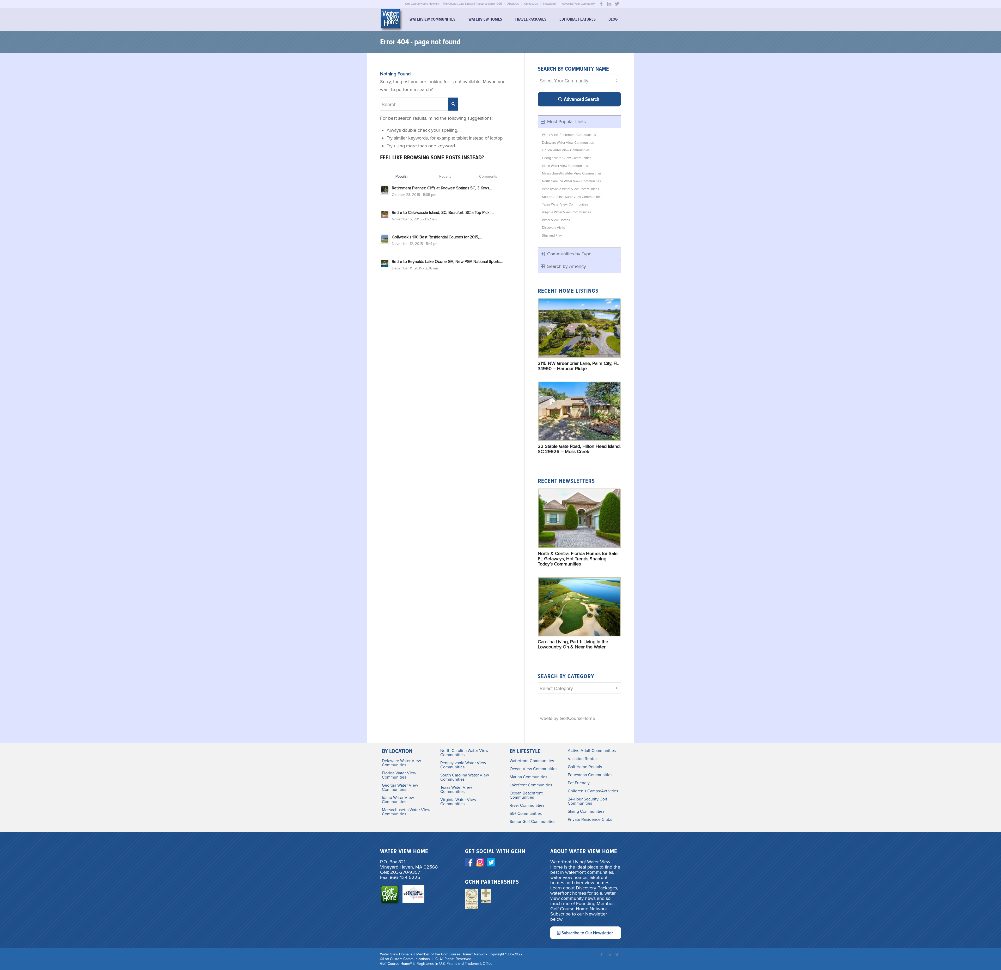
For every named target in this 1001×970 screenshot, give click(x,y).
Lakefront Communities (531, 785)
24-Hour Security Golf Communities (587, 801)
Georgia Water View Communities (566, 158)
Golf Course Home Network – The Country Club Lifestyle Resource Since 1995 (453, 3)
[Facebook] (601, 4)
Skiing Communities (586, 811)
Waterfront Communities (532, 760)
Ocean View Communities (533, 769)
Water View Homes (556, 220)
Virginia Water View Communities (566, 212)
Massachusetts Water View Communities (572, 173)
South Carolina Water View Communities (571, 197)
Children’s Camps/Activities (593, 791)
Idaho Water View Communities (565, 166)
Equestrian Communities (590, 775)
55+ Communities (526, 813)
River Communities (527, 805)
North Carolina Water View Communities (571, 181)
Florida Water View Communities (566, 150)
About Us (513, 3)
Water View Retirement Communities (569, 135)
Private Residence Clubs (590, 819)
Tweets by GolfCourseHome (566, 718)
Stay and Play (552, 235)
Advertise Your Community (578, 3)
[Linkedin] (609, 4)
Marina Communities (528, 777)
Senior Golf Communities (532, 821)
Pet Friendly (579, 783)
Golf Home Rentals (585, 766)
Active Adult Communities (592, 750)
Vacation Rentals (583, 758)
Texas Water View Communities (565, 204)
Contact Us (531, 3)
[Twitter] (617, 4)
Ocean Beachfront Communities (526, 795)
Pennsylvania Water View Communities (570, 189)
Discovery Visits (553, 228)
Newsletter (550, 3)
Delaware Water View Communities (568, 143)
